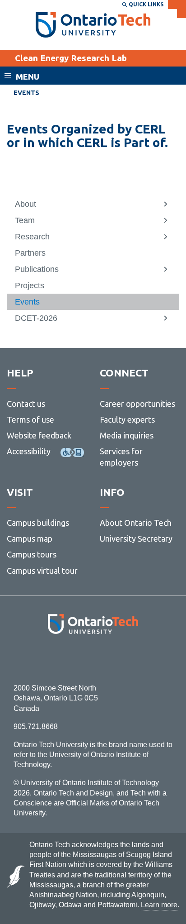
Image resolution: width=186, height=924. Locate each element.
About (25, 204)
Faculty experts (127, 419)
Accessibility (29, 451)
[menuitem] (93, 204)
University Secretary (136, 538)
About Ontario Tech (136, 522)
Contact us (26, 403)
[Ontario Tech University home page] (93, 25)
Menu (27, 76)
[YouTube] (133, 658)
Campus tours (31, 554)
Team (25, 220)
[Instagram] (93, 658)
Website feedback (39, 435)
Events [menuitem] (26, 92)
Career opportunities (137, 403)
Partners (30, 252)
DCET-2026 (36, 318)
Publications (37, 269)
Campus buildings (38, 522)
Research (32, 236)
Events (27, 301)
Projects (29, 285)
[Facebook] (52, 658)
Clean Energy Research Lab (71, 58)
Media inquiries (126, 435)
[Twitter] (73, 658)
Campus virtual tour (42, 570)
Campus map (29, 538)
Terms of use (30, 419)
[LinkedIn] (113, 658)
